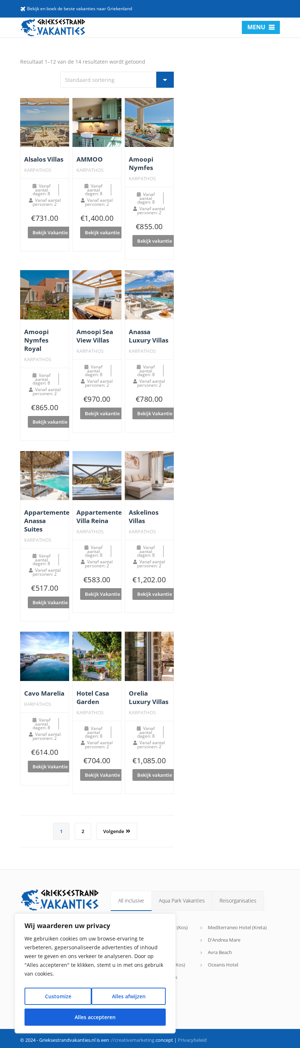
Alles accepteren (95, 1017)
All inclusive (131, 900)
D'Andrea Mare (224, 940)
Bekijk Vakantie (50, 232)
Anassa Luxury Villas (148, 336)
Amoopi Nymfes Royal (36, 340)
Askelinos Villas (143, 516)
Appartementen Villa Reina (101, 516)
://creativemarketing (132, 1040)
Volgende (113, 831)
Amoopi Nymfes (141, 163)
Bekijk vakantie (102, 232)
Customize (58, 996)
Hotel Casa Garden (92, 697)
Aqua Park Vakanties (182, 900)
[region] (95, 973)
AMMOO (89, 159)
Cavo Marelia (44, 693)
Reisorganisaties (238, 900)
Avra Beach (220, 952)
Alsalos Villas (43, 159)
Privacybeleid (192, 1040)
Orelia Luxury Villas (148, 697)
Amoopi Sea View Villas (94, 336)
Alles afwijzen (129, 996)
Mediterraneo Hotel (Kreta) (237, 927)
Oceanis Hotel (223, 964)
